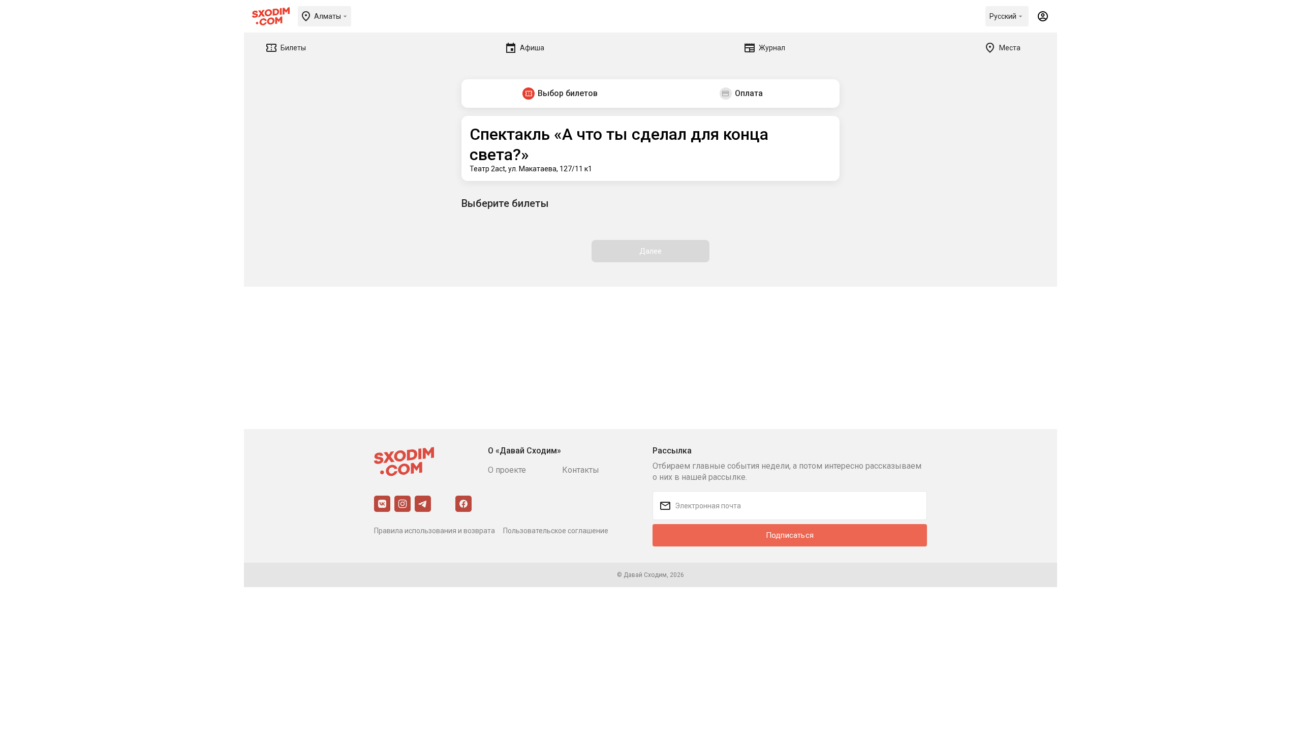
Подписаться (790, 535)
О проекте (507, 470)
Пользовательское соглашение (555, 531)
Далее (650, 251)
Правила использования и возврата (434, 531)
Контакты (580, 470)
